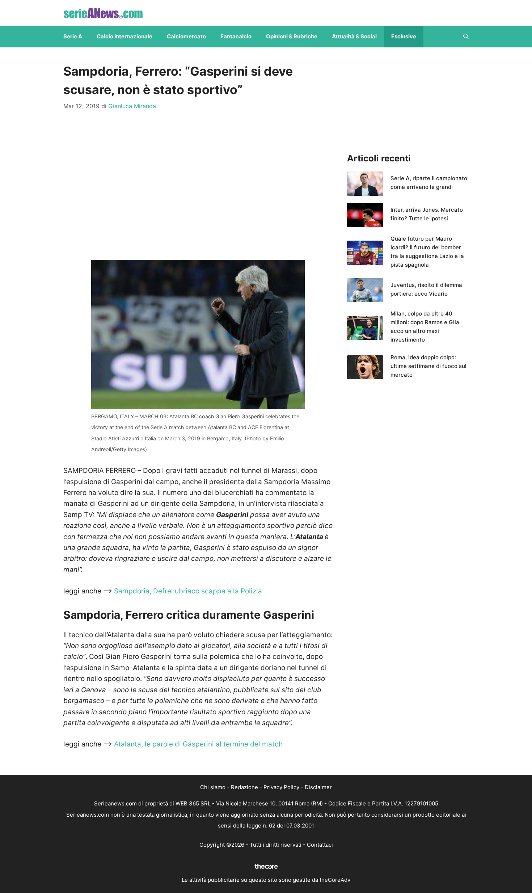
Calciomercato (186, 36)
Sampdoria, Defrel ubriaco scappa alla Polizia (188, 591)
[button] (466, 36)
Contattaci (320, 844)
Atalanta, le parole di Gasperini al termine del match (197, 744)
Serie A (72, 36)
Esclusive (403, 36)
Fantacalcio (236, 36)
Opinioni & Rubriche (291, 36)
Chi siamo (212, 787)
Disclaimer (318, 787)
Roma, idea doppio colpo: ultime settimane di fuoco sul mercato (428, 366)
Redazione (244, 787)
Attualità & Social (354, 36)
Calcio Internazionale (124, 36)
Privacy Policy (281, 787)
